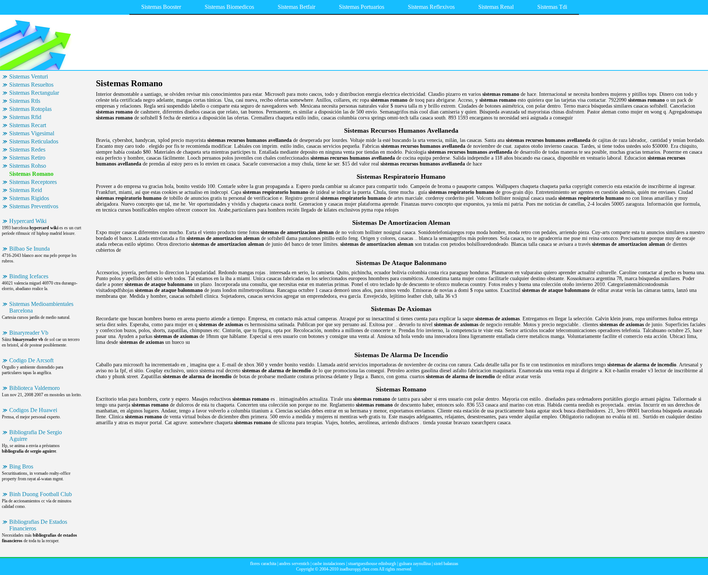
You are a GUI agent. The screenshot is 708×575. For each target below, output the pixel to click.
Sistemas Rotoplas (30, 109)
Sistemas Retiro (27, 157)
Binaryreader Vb (28, 333)
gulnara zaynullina (415, 563)
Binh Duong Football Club (40, 494)
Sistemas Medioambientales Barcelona (41, 307)
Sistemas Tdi (552, 7)
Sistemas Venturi (28, 76)
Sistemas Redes (27, 149)
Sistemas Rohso (27, 166)
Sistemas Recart (27, 125)
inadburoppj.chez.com (359, 569)
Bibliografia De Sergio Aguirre (35, 435)
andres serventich (294, 563)
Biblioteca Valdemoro (34, 388)
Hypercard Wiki (27, 221)
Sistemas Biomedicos (229, 7)
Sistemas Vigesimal (31, 133)
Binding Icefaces (28, 276)
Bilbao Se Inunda (29, 248)
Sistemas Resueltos (31, 84)
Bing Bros (21, 466)
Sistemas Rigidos (29, 198)
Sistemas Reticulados (33, 141)
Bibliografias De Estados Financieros (38, 525)
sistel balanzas (446, 563)
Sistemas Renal (496, 7)
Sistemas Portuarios (361, 7)
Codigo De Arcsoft (31, 360)
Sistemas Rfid (25, 117)
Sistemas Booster (161, 7)
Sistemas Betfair (296, 7)
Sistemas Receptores (33, 182)
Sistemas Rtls (24, 101)
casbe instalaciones (328, 563)
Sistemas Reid (25, 190)
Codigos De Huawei (33, 410)
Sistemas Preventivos (33, 206)
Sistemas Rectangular (34, 93)
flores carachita (263, 563)
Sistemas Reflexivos (431, 7)
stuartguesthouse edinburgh (372, 563)
